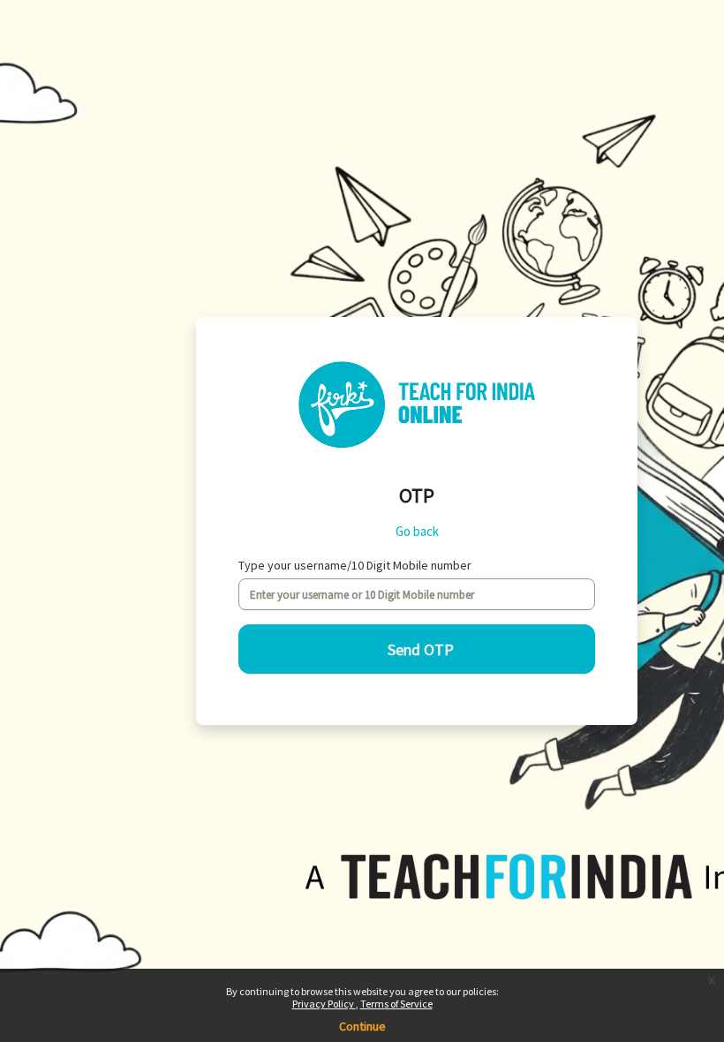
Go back (417, 531)
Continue (362, 1026)
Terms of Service (396, 1003)
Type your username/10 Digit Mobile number (354, 565)
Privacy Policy (324, 1003)
